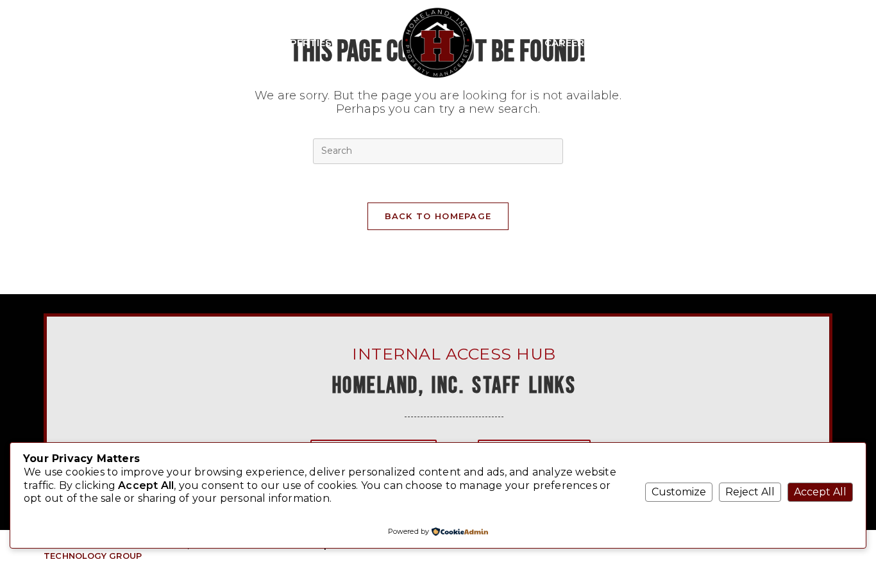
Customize (679, 492)
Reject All (750, 492)
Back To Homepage (438, 216)
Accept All (820, 492)
